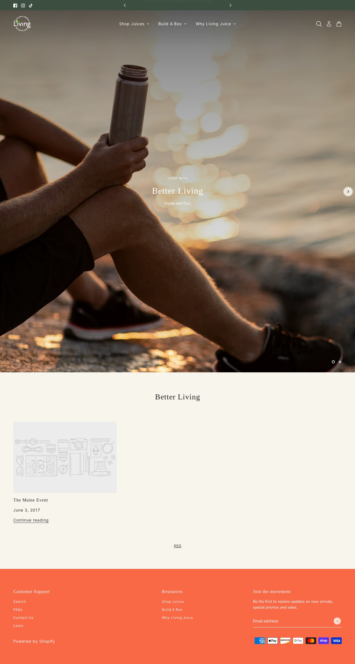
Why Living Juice (177, 617)
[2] (340, 361)
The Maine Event (30, 500)
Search (19, 601)
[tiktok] (31, 5)
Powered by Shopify (34, 641)
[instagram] (23, 5)
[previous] (125, 5)
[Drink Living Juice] (22, 24)
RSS (177, 546)
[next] (230, 5)
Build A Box (172, 609)
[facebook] (15, 5)
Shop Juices (173, 601)
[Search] (319, 24)
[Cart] (339, 24)
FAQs (17, 609)
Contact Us (23, 617)
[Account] (329, 24)
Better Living (177, 397)
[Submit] (337, 621)
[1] (333, 361)
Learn (18, 626)
